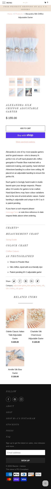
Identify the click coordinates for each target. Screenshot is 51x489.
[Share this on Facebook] (19, 281)
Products (19, 14)
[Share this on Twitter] (13, 281)
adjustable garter (20, 285)
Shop (9, 412)
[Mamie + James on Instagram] (22, 399)
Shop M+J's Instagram (20, 419)
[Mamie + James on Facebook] (9, 399)
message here (12, 212)
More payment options (25, 142)
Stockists (12, 425)
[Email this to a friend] (37, 281)
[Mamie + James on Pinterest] (15, 399)
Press (9, 431)
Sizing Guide (11, 240)
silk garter (19, 288)
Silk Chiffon (10, 288)
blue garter (31, 285)
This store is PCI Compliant (17, 469)
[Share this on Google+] (31, 281)
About (10, 406)
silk (43, 285)
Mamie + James (19, 466)
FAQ (8, 437)
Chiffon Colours (12, 251)
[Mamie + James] (25, 2)
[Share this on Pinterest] (25, 281)
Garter (38, 285)
